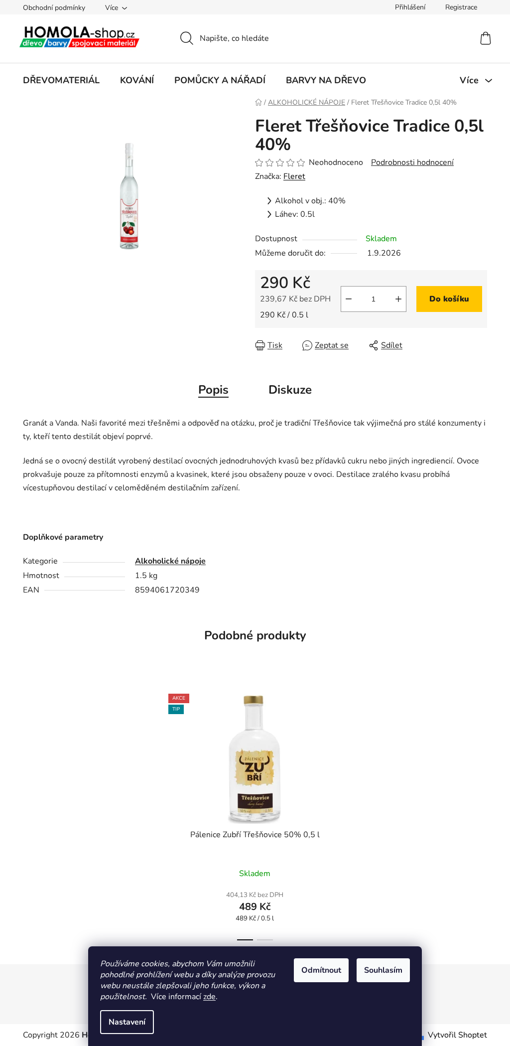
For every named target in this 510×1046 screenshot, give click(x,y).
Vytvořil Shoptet (457, 1035)
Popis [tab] (213, 390)
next (353, 814)
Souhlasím (383, 970)
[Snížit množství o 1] (348, 299)
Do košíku (449, 299)
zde (209, 996)
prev (157, 814)
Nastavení (127, 1022)
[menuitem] (61, 80)
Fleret (294, 176)
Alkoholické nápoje (170, 561)
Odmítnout (321, 970)
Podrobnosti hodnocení (412, 162)
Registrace (461, 7)
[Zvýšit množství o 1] (398, 299)
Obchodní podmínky (54, 7)
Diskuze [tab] (290, 390)
